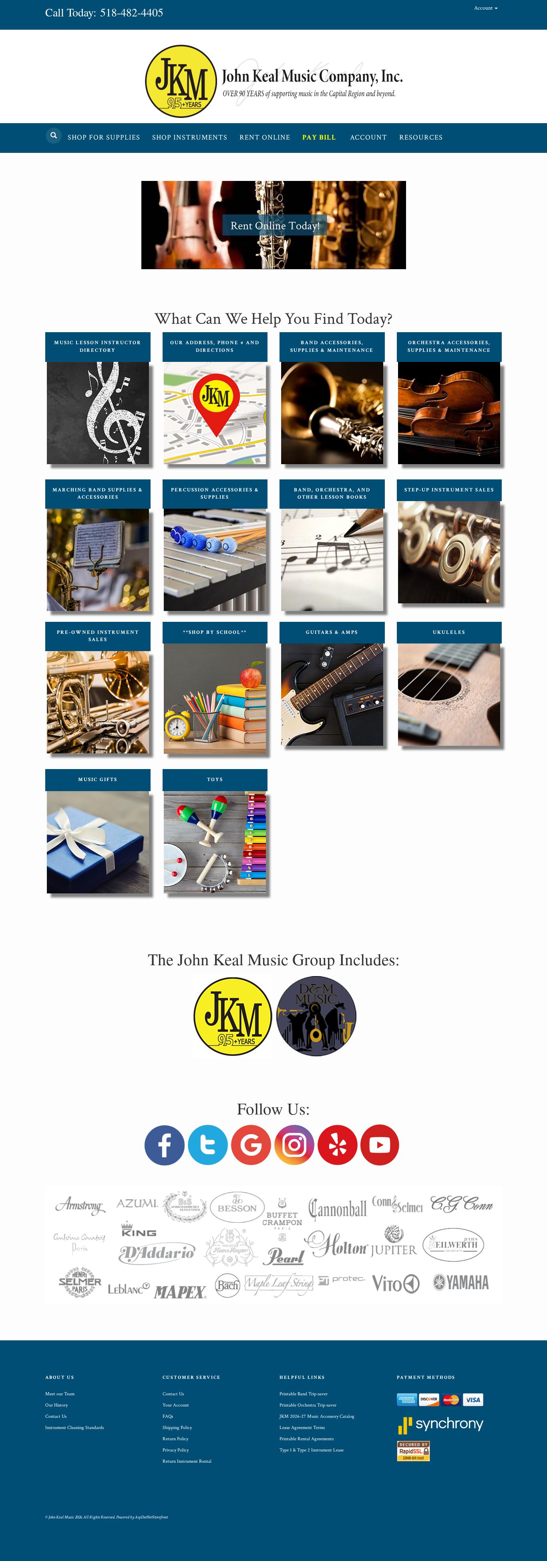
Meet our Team (59, 1394)
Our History (56, 1405)
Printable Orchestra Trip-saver (308, 1405)
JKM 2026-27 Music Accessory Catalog (317, 1416)
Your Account (176, 1405)
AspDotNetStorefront (151, 1517)
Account (484, 8)
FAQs (168, 1416)
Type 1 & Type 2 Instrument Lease (312, 1450)
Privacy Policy (176, 1450)
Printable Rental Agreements (307, 1439)
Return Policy (175, 1439)
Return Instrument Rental (187, 1461)
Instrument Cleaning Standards (74, 1428)
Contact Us (55, 1416)
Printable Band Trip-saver (304, 1394)
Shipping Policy (177, 1428)
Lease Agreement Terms (302, 1428)
